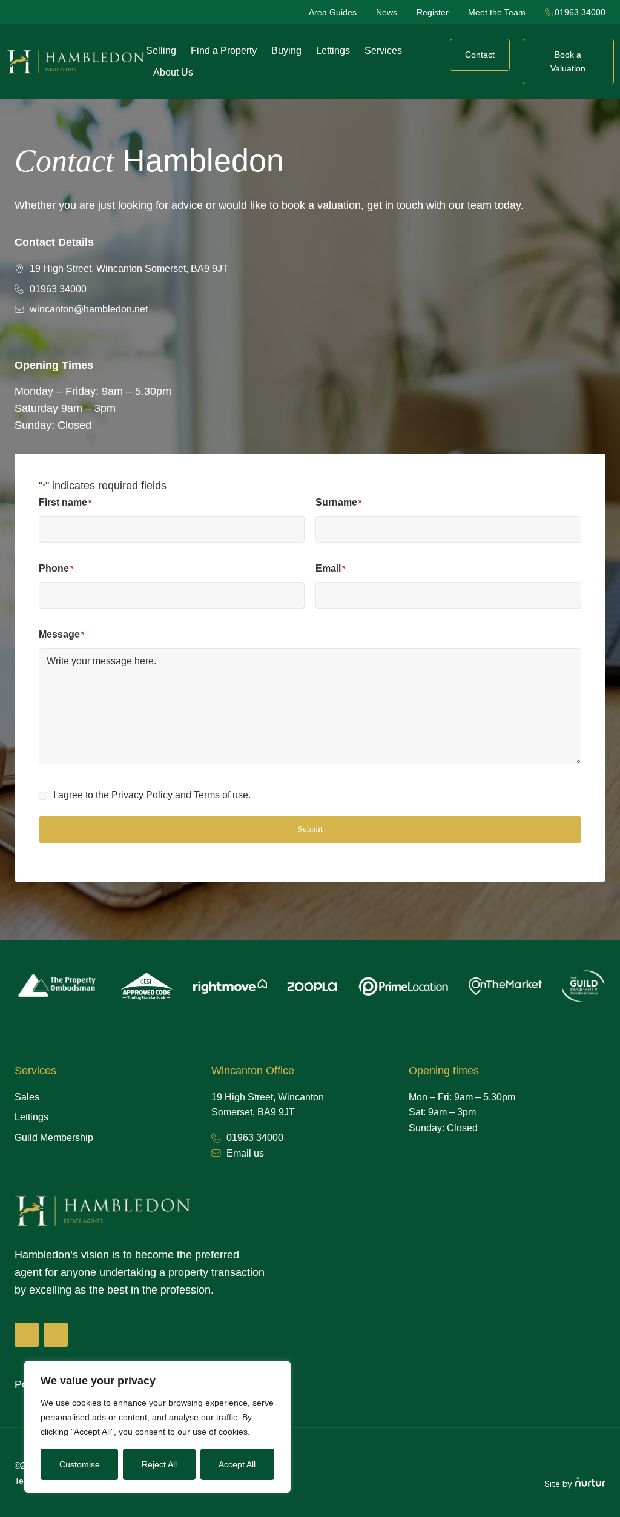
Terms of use (221, 795)
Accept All (237, 1464)
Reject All (159, 1464)
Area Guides (333, 12)
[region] (157, 1427)
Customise (79, 1464)
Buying (286, 50)
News (386, 12)
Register (433, 12)
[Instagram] (56, 1335)
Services (383, 50)
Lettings (333, 50)
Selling (161, 50)
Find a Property (224, 50)
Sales (27, 1097)
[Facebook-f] (27, 1335)
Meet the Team (497, 12)
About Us (173, 72)
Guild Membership (54, 1137)
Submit (310, 829)
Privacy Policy (142, 795)
